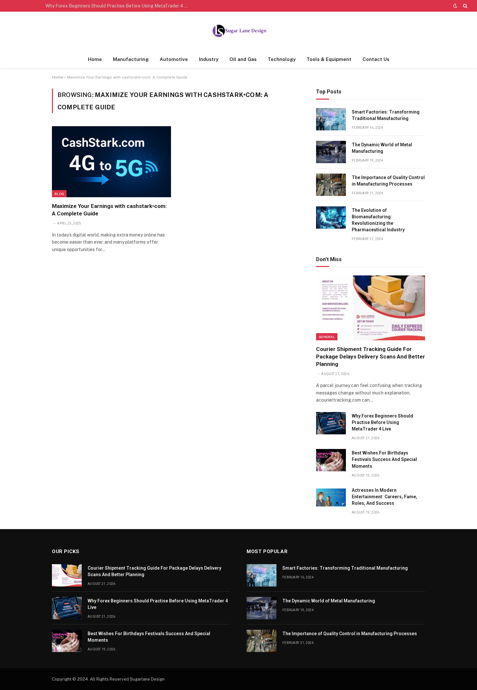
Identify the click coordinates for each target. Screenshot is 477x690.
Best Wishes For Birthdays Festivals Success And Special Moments (384, 459)
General (327, 337)
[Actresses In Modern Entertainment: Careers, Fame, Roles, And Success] (331, 497)
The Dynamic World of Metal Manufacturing (382, 148)
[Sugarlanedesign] (238, 31)
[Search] (464, 6)
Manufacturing (131, 59)
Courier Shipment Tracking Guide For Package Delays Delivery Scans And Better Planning (370, 356)
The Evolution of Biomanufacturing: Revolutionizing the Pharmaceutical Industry (378, 220)
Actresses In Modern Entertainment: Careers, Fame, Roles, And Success (384, 497)
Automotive (174, 59)
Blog (59, 194)
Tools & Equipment (329, 59)
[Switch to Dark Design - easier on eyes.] (455, 6)
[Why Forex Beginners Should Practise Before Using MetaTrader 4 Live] (331, 423)
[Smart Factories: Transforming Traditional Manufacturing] (331, 119)
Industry (208, 59)
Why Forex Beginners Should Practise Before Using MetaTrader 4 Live (118, 5)
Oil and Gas (243, 59)
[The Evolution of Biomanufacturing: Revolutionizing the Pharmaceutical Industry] (331, 217)
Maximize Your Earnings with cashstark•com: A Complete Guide (109, 210)
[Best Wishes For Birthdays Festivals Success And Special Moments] (331, 460)
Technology (282, 59)
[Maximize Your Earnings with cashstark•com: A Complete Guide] (111, 161)
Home (95, 59)
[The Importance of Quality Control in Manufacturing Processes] (331, 185)
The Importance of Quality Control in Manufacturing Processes (388, 181)
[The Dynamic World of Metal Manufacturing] (331, 152)
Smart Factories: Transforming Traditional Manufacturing (386, 115)
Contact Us (375, 59)
